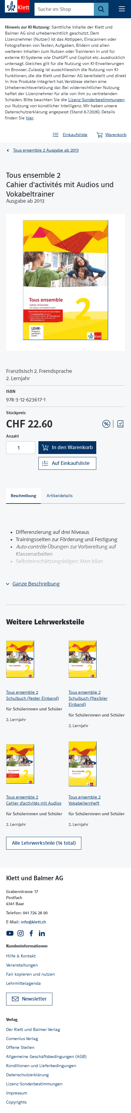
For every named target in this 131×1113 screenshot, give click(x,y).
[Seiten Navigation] (122, 9)
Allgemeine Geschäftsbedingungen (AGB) (46, 1056)
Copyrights (16, 1102)
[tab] (23, 496)
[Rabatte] (106, 423)
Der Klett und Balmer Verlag (33, 1029)
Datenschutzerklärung (27, 1074)
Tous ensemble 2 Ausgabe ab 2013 (46, 150)
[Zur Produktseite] (34, 659)
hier (29, 118)
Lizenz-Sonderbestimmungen (96, 99)
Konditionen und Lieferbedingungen (41, 1065)
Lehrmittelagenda (23, 983)
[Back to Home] (17, 6)
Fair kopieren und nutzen (30, 974)
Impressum (16, 1093)
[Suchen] (101, 9)
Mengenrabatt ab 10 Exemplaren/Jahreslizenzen (97, 407)
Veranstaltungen (22, 965)
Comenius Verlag (22, 1038)
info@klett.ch (33, 922)
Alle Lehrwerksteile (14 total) (44, 843)
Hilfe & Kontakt (21, 956)
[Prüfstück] (120, 423)
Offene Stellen (20, 1047)
